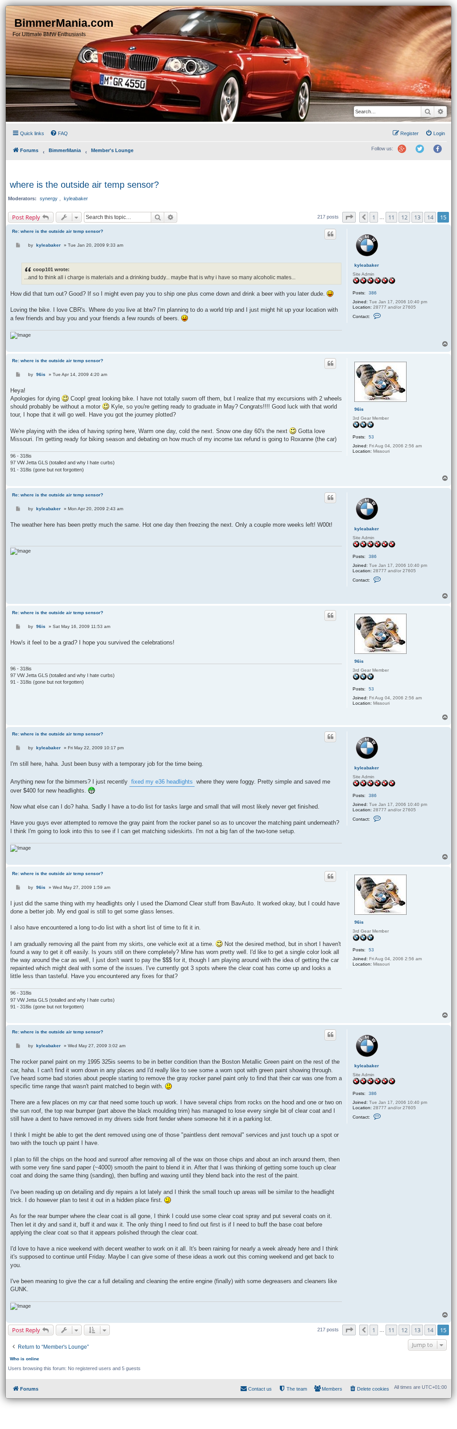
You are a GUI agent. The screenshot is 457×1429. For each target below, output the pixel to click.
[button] (349, 217)
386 (373, 292)
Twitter (423, 153)
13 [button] (417, 217)
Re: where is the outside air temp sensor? (57, 231)
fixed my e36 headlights (162, 781)
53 (371, 436)
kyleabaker (76, 198)
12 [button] (404, 217)
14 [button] (430, 217)
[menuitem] (59, 133)
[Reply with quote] (330, 234)
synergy (49, 198)
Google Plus (405, 153)
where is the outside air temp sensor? (84, 185)
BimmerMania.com (63, 23)
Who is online (24, 1358)
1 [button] (373, 217)
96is (359, 409)
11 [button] (391, 217)
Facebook (440, 153)
